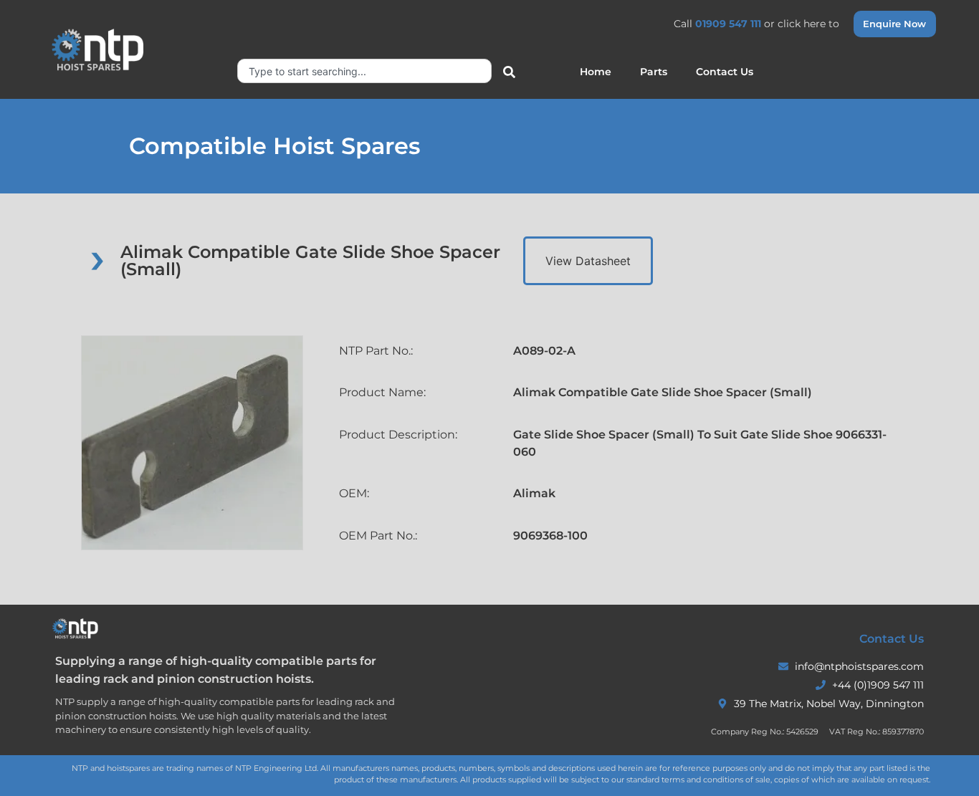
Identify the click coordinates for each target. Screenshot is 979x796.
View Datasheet (588, 261)
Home (595, 71)
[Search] (506, 73)
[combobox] (364, 71)
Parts (653, 71)
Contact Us (724, 71)
